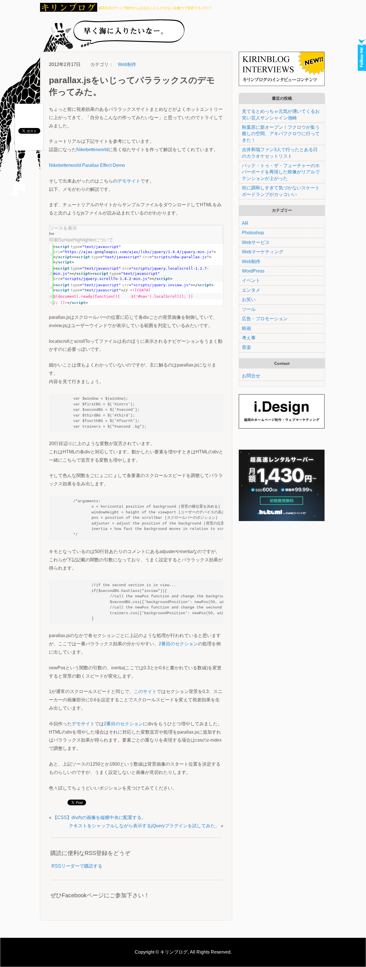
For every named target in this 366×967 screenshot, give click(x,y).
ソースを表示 (63, 228)
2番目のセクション (178, 643)
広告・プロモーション (265, 318)
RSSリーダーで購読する (76, 866)
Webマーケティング (262, 251)
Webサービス (256, 242)
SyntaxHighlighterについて (86, 239)
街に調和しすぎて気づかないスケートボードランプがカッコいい (281, 191)
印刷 (54, 239)
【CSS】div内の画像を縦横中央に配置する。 (99, 817)
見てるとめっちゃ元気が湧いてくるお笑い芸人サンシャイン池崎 (281, 114)
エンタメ (251, 290)
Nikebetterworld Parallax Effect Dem (85, 165)
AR (245, 223)
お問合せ (251, 375)
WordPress (253, 271)
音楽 (246, 347)
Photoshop (253, 232)
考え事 (249, 337)
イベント (251, 280)
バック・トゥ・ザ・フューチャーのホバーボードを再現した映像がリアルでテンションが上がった (281, 172)
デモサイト (129, 181)
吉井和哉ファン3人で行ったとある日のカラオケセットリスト (280, 152)
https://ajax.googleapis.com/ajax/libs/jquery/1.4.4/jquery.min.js (138, 252)
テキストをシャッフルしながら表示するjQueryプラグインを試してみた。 (144, 825)
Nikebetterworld (92, 149)
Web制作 (127, 64)
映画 (246, 328)
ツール (249, 309)
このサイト (145, 691)
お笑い (249, 299)
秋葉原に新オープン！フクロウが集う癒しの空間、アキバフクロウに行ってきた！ (281, 134)
